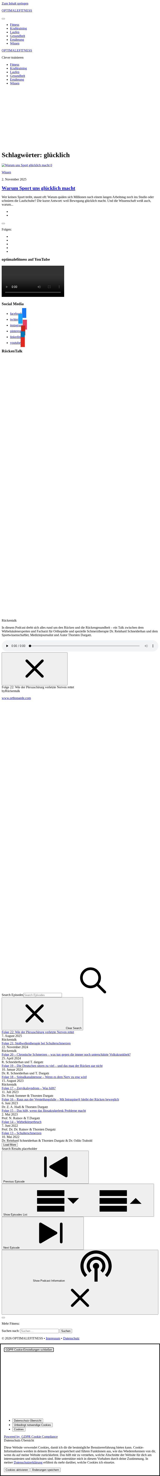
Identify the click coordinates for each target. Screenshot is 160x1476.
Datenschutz (71, 1338)
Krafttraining (18, 28)
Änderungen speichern (45, 1469)
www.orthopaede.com (16, 698)
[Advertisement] (80, 118)
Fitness (14, 24)
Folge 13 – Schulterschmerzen (21, 1133)
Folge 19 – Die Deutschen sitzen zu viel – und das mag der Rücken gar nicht (52, 1066)
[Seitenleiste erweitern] (3, 223)
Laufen (14, 32)
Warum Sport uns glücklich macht (38, 188)
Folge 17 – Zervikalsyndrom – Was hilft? (29, 1088)
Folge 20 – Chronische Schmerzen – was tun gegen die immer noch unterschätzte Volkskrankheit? (66, 1054)
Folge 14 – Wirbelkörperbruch (21, 1122)
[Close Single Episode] (35, 668)
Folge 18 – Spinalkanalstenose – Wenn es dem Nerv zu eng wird (44, 1077)
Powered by (31, 1436)
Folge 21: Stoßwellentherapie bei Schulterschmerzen (36, 1043)
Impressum (53, 1338)
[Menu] (3, 18)
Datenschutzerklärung (28, 1462)
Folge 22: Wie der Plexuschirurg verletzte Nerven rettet (38, 1032)
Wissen (14, 43)
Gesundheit (17, 36)
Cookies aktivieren (17, 1469)
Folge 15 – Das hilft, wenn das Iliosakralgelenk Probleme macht (44, 1110)
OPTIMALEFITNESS (17, 10)
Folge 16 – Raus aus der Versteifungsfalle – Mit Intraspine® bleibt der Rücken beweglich (60, 1099)
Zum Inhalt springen (15, 3)
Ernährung (17, 39)
